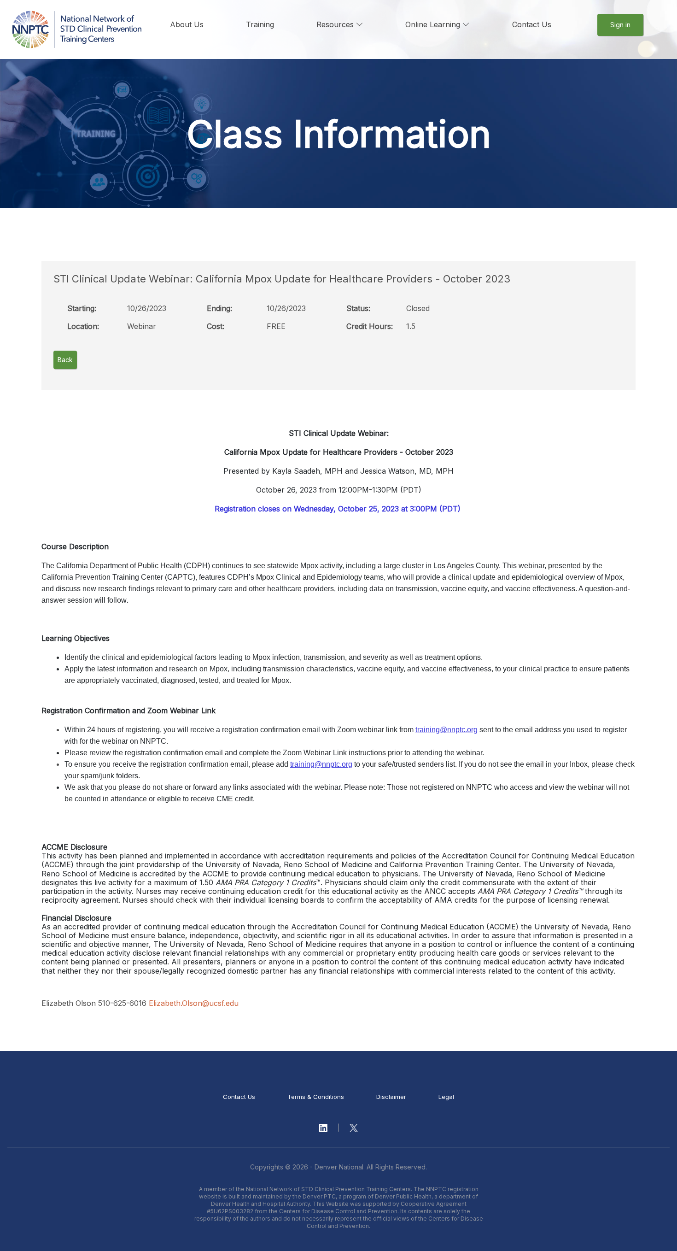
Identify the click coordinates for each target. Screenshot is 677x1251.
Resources (336, 24)
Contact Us (531, 24)
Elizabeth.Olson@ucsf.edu (194, 1003)
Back (65, 360)
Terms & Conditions (315, 1096)
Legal (446, 1096)
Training (260, 24)
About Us (187, 24)
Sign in (620, 25)
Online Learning (433, 24)
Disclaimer (391, 1096)
